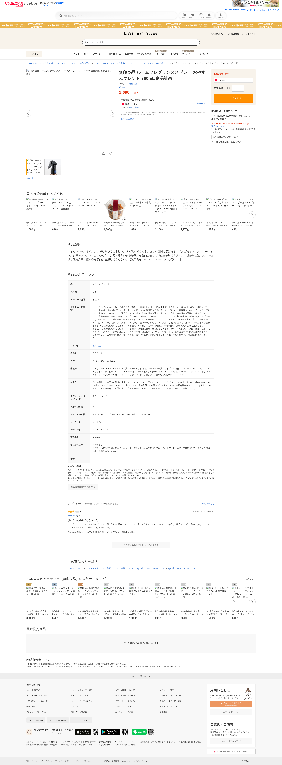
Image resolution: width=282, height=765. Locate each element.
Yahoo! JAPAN (232, 10)
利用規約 (106, 761)
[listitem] (48, 690)
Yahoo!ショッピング (34, 761)
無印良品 (49, 63)
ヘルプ (276, 10)
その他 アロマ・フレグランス (150, 568)
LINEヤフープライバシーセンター (87, 761)
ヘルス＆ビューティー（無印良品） (73, 63)
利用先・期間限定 (135, 107)
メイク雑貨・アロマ (124, 568)
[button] (238, 88)
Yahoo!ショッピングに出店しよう (256, 10)
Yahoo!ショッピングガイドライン (134, 761)
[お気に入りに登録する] (110, 153)
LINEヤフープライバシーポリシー (58, 761)
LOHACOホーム (33, 63)
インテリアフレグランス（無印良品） (148, 63)
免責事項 (115, 761)
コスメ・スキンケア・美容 (98, 568)
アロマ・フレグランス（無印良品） (110, 63)
